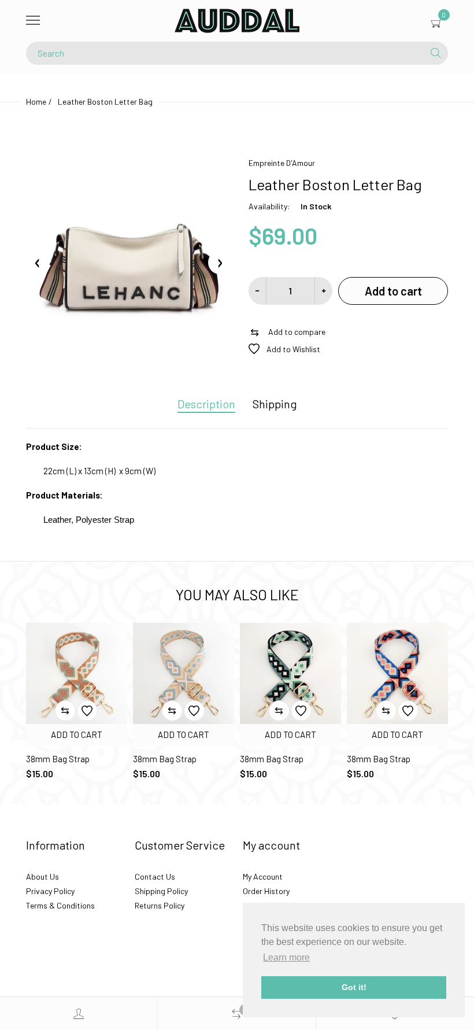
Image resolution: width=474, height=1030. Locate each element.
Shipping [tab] (275, 404)
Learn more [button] (286, 957)
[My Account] (78, 1013)
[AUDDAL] (237, 21)
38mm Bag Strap (58, 759)
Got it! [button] (354, 987)
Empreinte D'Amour (282, 163)
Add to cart (393, 291)
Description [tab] (206, 404)
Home (36, 101)
